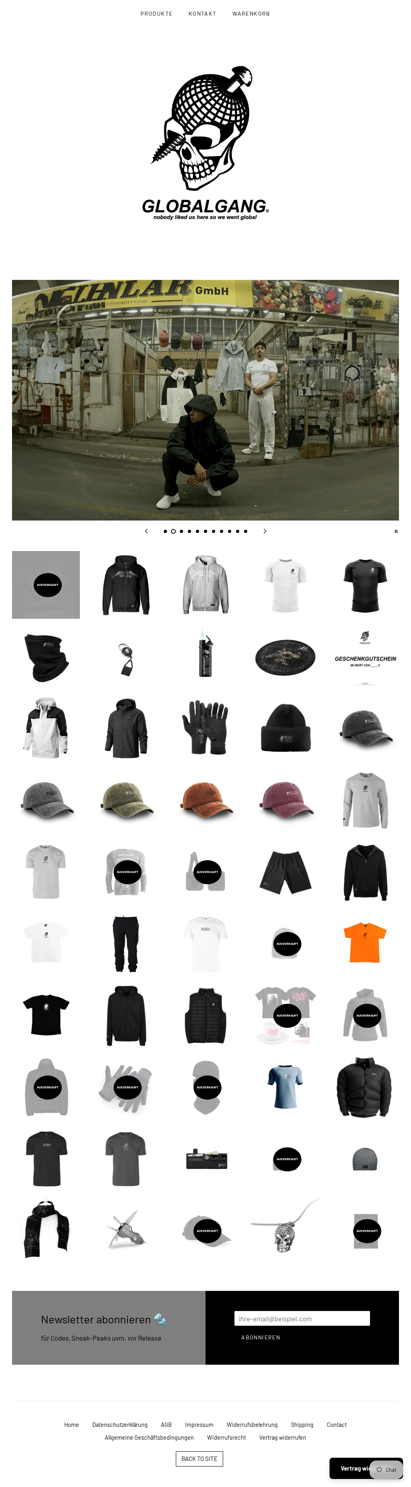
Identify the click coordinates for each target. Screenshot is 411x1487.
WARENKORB (251, 13)
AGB (166, 1424)
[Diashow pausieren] (396, 530)
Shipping (302, 1424)
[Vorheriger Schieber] (146, 530)
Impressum (199, 1424)
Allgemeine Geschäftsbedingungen (149, 1437)
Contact (337, 1424)
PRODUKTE (156, 13)
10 (237, 531)
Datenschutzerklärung (120, 1424)
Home (71, 1424)
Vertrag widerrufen (282, 1437)
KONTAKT (203, 13)
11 (245, 531)
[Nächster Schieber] (265, 530)
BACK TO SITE (199, 1458)
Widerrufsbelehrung (252, 1424)
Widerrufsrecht (226, 1437)
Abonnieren (260, 1337)
